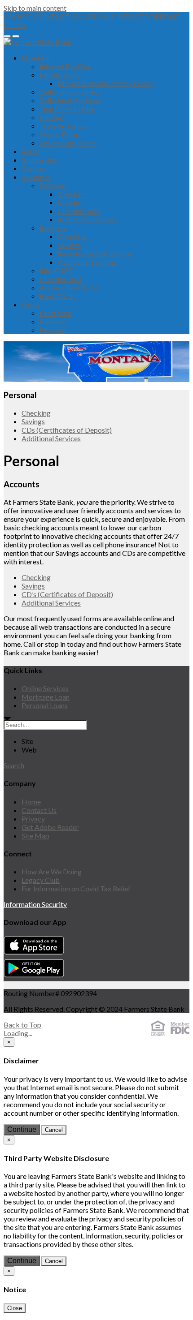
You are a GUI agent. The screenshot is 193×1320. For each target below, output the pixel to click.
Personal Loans (45, 705)
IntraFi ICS (55, 270)
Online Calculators (67, 142)
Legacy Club (41, 880)
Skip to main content (35, 8)
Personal (52, 185)
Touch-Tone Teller (67, 108)
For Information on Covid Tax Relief (76, 888)
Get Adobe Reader (50, 827)
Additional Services (87, 219)
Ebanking (36, 57)
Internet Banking (65, 66)
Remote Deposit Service (94, 253)
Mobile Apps (59, 74)
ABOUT (17, 16)
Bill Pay (51, 117)
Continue (21, 1129)
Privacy (33, 818)
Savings (69, 202)
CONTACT (52, 16)
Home (31, 801)
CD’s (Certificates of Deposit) (67, 594)
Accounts (36, 176)
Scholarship (39, 159)
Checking (72, 193)
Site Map (35, 835)
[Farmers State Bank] (37, 42)
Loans (30, 304)
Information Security (35, 904)
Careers (34, 168)
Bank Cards (57, 296)
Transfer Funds (62, 125)
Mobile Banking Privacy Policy (105, 83)
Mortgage (55, 313)
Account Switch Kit (68, 287)
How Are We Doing (52, 871)
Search (14, 765)
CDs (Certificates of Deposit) (67, 430)
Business (52, 228)
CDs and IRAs (78, 210)
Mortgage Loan (46, 696)
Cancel (54, 1130)
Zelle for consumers (69, 91)
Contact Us (39, 810)
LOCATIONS (94, 16)
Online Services (45, 688)
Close (14, 1308)
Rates (30, 151)
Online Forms (59, 134)
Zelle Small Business (70, 100)
